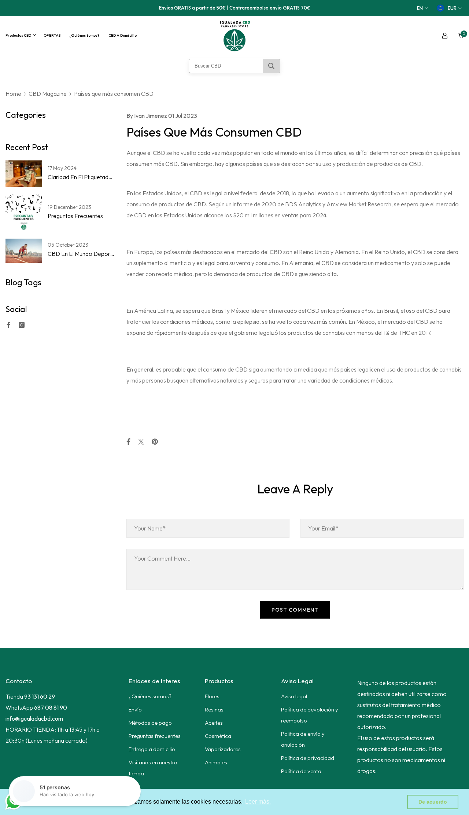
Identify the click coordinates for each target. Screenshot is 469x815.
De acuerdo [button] (432, 802)
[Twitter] (141, 441)
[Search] (271, 66)
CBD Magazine (48, 93)
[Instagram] (22, 325)
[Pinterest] (155, 441)
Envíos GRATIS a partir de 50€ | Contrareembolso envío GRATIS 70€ (234, 8)
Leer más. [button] (258, 801)
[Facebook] (8, 325)
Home (13, 93)
